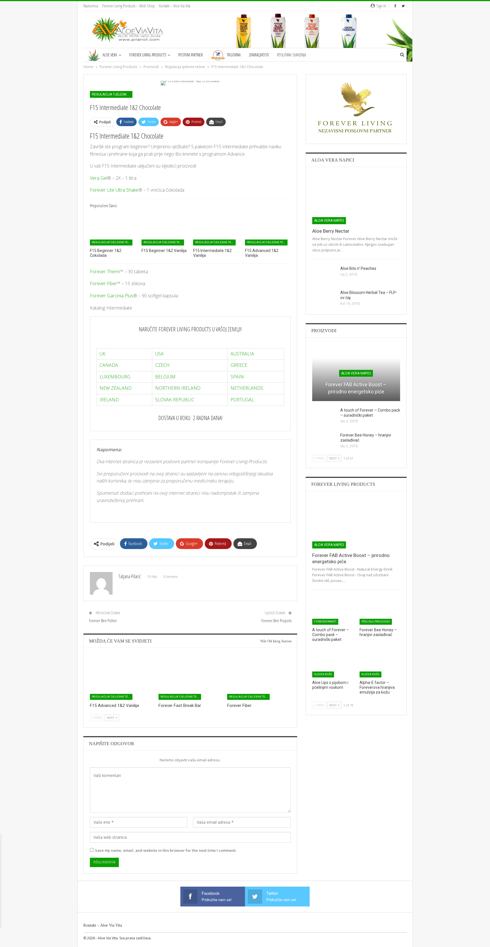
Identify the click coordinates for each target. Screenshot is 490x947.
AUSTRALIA (242, 354)
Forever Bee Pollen (103, 620)
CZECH (162, 365)
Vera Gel (98, 178)
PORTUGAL (242, 400)
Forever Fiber (103, 283)
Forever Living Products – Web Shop (128, 6)
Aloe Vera (110, 55)
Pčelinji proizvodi (376, 621)
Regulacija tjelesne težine (112, 94)
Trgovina (234, 55)
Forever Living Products (147, 55)
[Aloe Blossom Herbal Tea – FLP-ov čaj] (324, 299)
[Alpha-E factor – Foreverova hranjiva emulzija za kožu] (380, 663)
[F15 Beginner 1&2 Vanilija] (164, 229)
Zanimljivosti (259, 55)
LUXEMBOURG (115, 377)
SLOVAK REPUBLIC (174, 400)
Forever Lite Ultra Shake (114, 190)
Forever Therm (105, 271)
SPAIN (237, 377)
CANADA (109, 365)
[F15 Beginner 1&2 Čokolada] (113, 229)
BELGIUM (165, 377)
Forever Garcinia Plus (111, 296)
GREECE (239, 365)
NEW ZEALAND (116, 388)
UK (102, 354)
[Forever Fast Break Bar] (190, 677)
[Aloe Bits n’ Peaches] (324, 275)
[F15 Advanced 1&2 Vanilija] (268, 229)
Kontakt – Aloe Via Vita (174, 6)
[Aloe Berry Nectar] (356, 198)
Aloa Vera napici (329, 221)
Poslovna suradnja (291, 55)
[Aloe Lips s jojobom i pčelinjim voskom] (332, 663)
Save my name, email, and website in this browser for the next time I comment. (165, 850)
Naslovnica (90, 6)
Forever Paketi (325, 621)
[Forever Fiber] (259, 677)
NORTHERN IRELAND (177, 388)
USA (159, 354)
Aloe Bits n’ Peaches (358, 268)
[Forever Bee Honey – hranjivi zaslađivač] (324, 442)
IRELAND (109, 400)
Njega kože (323, 674)
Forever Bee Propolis (276, 620)
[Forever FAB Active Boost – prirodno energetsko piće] (356, 522)
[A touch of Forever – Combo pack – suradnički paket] (324, 417)
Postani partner (190, 55)
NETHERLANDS (247, 388)
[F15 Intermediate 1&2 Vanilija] (216, 229)
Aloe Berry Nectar (330, 231)
